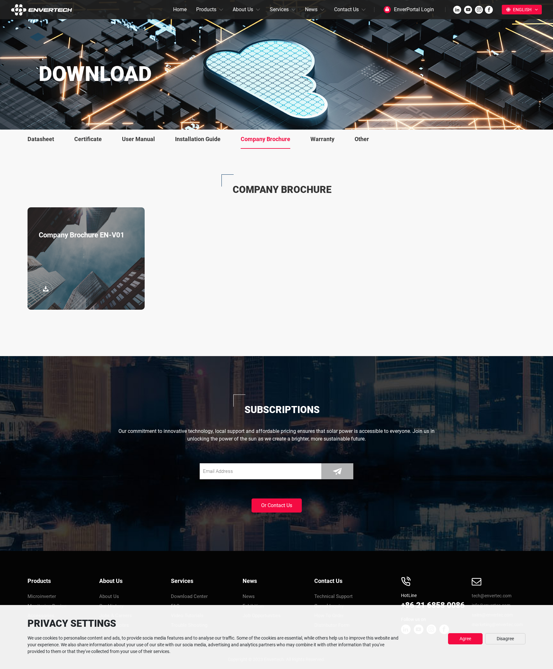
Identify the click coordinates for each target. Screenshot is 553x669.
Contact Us (346, 9)
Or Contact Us (276, 505)
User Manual (138, 139)
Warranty (322, 139)
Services (279, 9)
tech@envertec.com (491, 595)
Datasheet (41, 139)
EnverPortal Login (414, 9)
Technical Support (333, 596)
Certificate (88, 139)
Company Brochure (265, 139)
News (311, 9)
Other (362, 139)
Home (180, 9)
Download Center (189, 596)
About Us (243, 9)
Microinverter (42, 596)
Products (206, 9)
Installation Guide (197, 139)
